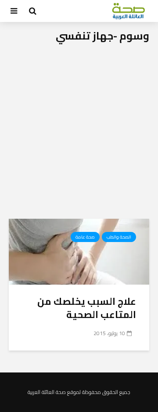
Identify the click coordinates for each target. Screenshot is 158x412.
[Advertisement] (79, 135)
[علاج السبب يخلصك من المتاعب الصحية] (79, 250)
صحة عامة (85, 237)
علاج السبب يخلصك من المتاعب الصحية (86, 308)
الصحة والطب (119, 237)
